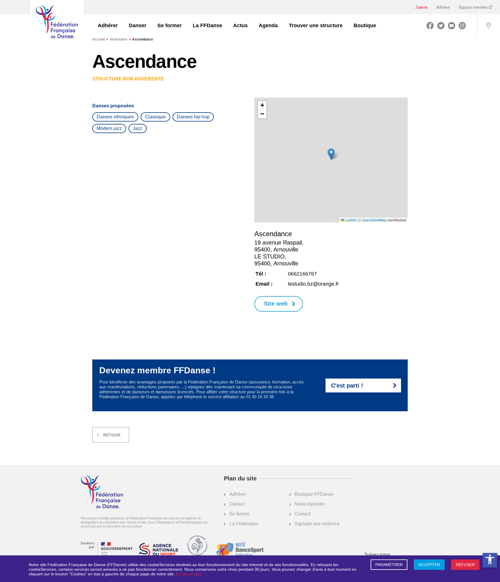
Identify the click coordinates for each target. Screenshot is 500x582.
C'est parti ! (347, 385)
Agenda (268, 25)
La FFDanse (207, 25)
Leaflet (350, 220)
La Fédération (243, 523)
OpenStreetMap (374, 220)
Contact (302, 513)
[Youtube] (451, 25)
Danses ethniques (115, 116)
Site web (276, 303)
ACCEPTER (429, 564)
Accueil (100, 39)
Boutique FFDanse (314, 494)
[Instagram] (462, 25)
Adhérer (443, 7)
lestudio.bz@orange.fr (313, 284)
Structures (120, 39)
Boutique (365, 25)
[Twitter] (440, 25)
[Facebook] (430, 25)
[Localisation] (488, 25)
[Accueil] (57, 22)
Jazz (137, 128)
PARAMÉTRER (389, 564)
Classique (155, 116)
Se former (169, 25)
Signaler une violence (317, 523)
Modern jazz (109, 128)
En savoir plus (189, 574)
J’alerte (421, 7)
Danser (137, 25)
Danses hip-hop (193, 116)
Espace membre (473, 7)
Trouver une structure (316, 25)
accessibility (490, 559)
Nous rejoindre (310, 504)
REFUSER (465, 564)
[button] (331, 154)
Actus (240, 25)
